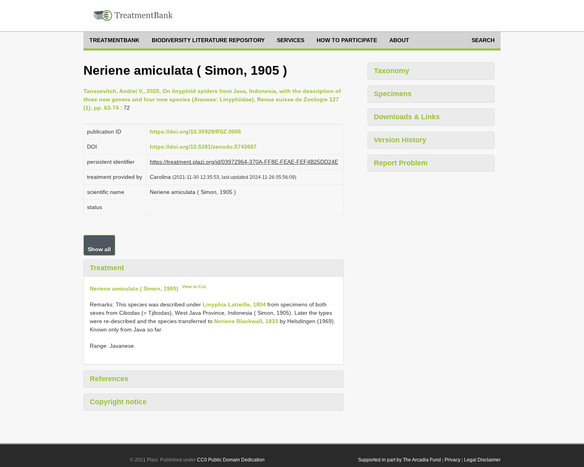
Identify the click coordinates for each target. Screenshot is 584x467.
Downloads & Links (407, 117)
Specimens (393, 94)
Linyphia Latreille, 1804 (234, 304)
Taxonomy (391, 71)
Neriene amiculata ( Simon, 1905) (134, 288)
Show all (99, 249)
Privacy (452, 460)
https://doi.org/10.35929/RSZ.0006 (195, 131)
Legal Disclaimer (482, 460)
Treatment (107, 268)
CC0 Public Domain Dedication (231, 460)
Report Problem (400, 163)
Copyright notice (118, 402)
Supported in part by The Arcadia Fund (399, 460)
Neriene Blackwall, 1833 (246, 321)
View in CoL (194, 286)
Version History (400, 140)
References (109, 379)
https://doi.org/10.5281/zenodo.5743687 (203, 146)
